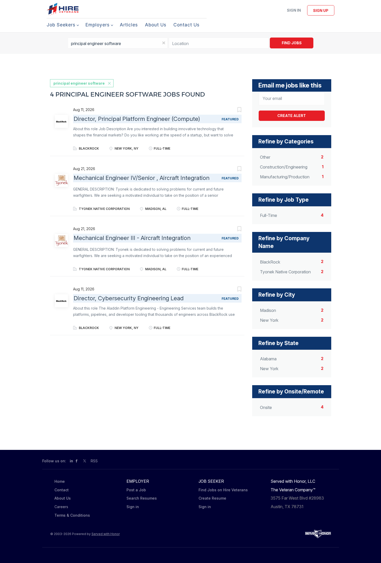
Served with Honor (105, 534)
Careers (61, 506)
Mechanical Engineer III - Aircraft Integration (132, 238)
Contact (61, 490)
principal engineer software (79, 83)
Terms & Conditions (72, 515)
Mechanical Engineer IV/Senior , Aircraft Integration (141, 177)
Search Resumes (141, 498)
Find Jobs (292, 43)
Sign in (294, 10)
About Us (62, 498)
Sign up (320, 10)
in (71, 461)
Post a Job (136, 490)
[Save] (234, 110)
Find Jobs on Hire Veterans (223, 490)
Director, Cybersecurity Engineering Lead (129, 298)
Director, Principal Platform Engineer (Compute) (137, 118)
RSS (94, 461)
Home (59, 481)
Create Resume (212, 498)
